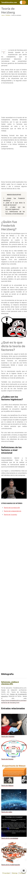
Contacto (22, 873)
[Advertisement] (14, 32)
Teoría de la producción (12, 508)
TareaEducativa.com (9, 2)
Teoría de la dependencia (12, 511)
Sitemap (15, 873)
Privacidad (6, 873)
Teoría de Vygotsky (10, 514)
